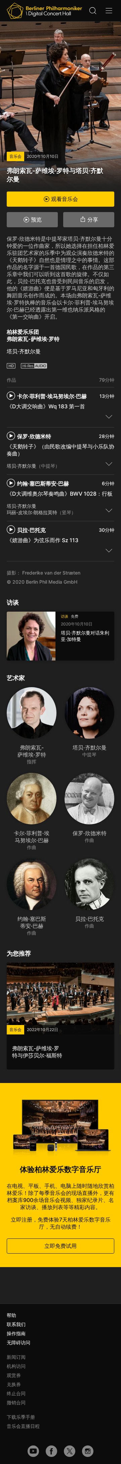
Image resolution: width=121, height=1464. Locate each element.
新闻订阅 (16, 1357)
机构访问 (16, 1366)
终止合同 (16, 1393)
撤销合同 (16, 1402)
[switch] (109, 416)
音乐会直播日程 (23, 1426)
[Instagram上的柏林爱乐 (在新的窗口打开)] (87, 1451)
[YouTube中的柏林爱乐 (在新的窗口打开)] (33, 1451)
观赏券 (14, 1375)
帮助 (11, 1315)
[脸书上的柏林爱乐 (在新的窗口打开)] (51, 1451)
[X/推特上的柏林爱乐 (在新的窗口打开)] (69, 1451)
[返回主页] (44, 11)
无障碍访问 (18, 1342)
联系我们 (16, 1324)
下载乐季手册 (21, 1417)
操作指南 (16, 1333)
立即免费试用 (60, 1245)
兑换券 (14, 1384)
